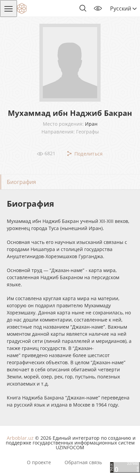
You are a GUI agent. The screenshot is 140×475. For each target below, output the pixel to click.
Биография (21, 182)
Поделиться (88, 153)
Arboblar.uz (20, 438)
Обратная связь (83, 462)
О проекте (39, 462)
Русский (121, 8)
